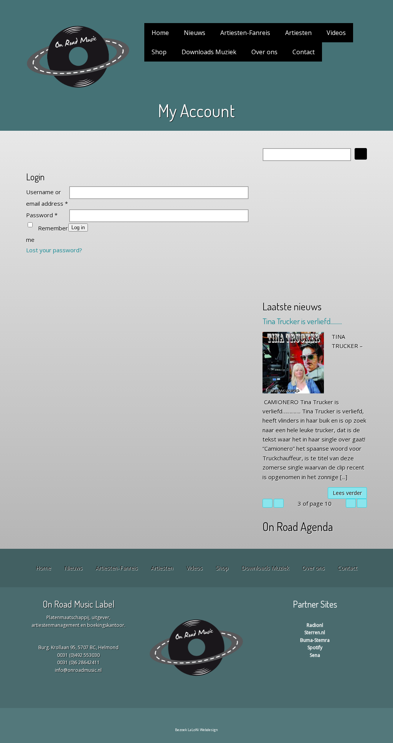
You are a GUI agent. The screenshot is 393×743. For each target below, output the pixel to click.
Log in (78, 227)
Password (42, 215)
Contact (303, 52)
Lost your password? (54, 250)
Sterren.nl (314, 632)
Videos (336, 32)
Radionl (315, 625)
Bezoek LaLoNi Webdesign (196, 729)
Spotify (314, 647)
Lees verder (347, 492)
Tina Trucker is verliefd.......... (302, 321)
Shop (159, 52)
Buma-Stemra (315, 640)
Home (160, 32)
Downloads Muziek (209, 52)
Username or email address (47, 197)
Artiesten (298, 32)
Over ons (264, 52)
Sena (315, 655)
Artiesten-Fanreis (245, 32)
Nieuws (194, 32)
